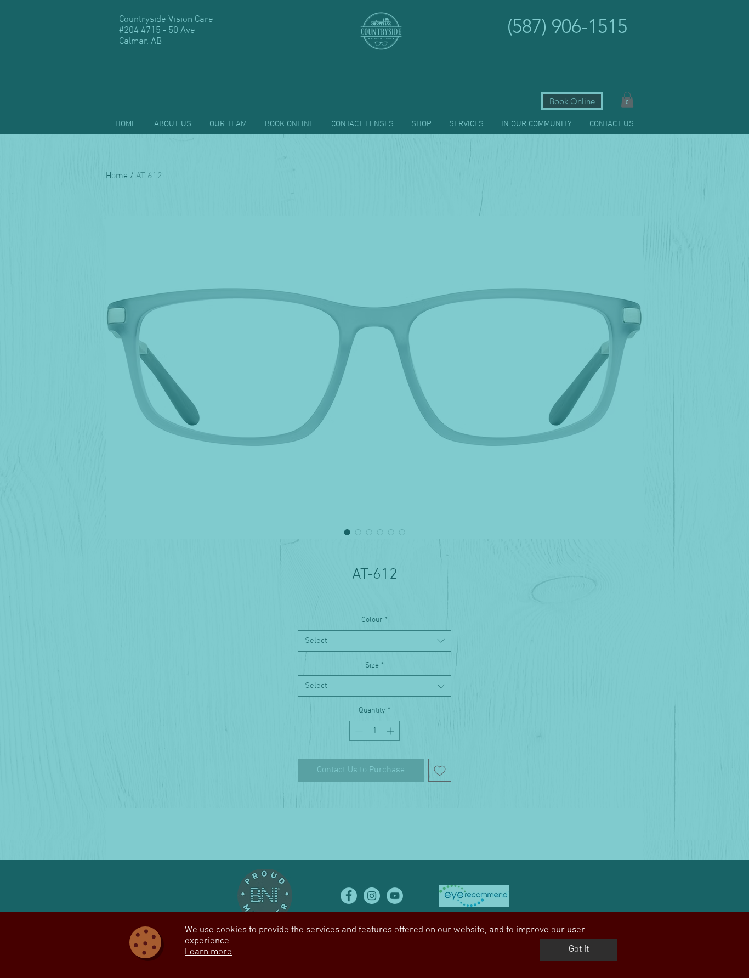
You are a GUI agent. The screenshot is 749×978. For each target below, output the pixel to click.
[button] (578, 950)
